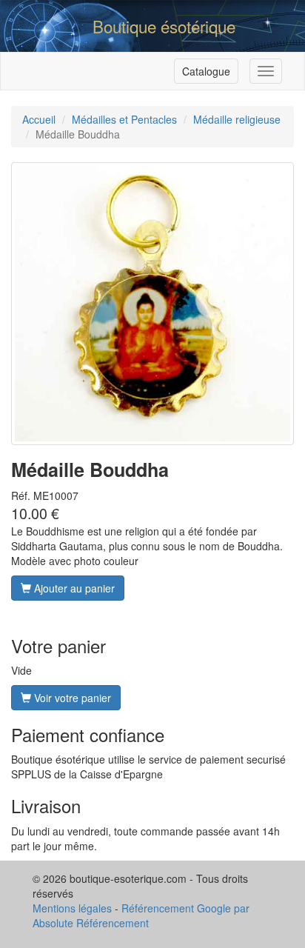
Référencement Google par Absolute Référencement (141, 915)
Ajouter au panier (73, 588)
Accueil (39, 119)
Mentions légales (72, 908)
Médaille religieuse (237, 119)
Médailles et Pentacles (124, 119)
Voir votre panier (71, 697)
